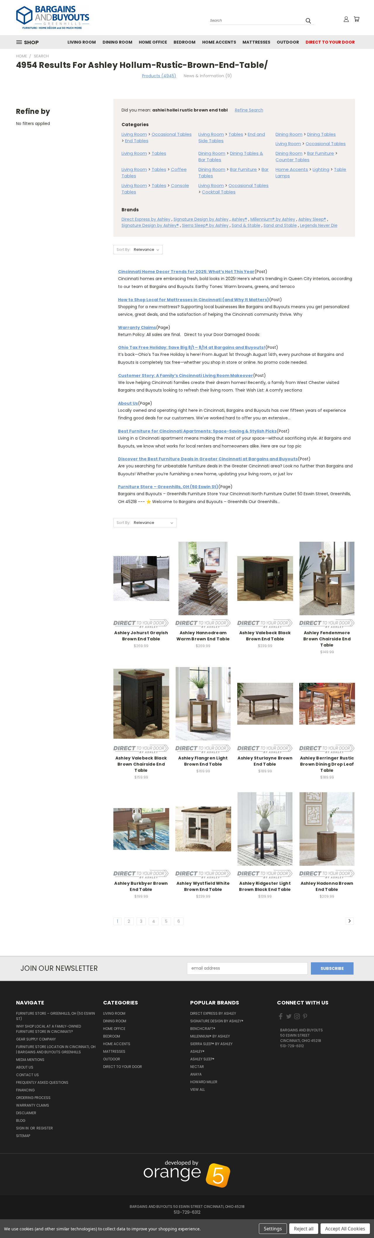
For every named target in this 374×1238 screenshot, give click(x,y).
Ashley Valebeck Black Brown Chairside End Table (141, 764)
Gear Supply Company (36, 1039)
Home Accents (219, 42)
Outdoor (288, 42)
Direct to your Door (330, 42)
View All (197, 1089)
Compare (139, 583)
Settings (273, 1228)
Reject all (304, 1228)
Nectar (197, 1066)
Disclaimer (26, 1112)
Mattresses (256, 42)
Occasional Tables (172, 134)
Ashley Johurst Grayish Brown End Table (141, 636)
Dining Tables (321, 134)
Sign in (23, 1128)
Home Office (153, 42)
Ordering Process (33, 1097)
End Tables (136, 141)
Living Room (81, 42)
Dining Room (117, 42)
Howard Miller (203, 1081)
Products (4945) (159, 76)
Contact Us (27, 1074)
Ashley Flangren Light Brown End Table (203, 761)
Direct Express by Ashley (146, 219)
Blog (20, 1120)
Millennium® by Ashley (272, 219)
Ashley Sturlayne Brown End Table (265, 761)
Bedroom (184, 42)
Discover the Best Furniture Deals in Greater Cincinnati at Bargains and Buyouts (208, 459)
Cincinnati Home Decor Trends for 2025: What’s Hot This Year (186, 272)
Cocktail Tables (219, 192)
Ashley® (239, 219)
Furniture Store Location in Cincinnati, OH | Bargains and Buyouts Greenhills (56, 1049)
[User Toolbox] (346, 19)
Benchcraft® (202, 1028)
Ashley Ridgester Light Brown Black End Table (265, 886)
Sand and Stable (280, 225)
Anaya (196, 1074)
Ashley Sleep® (312, 219)
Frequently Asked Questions (42, 1082)
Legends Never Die (318, 225)
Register (45, 1128)
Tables (235, 134)
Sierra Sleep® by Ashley (205, 225)
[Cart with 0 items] (356, 19)
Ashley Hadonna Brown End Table (327, 886)
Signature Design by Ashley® (150, 225)
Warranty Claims (137, 327)
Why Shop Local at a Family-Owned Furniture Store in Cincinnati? (48, 1029)
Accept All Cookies (345, 1228)
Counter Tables (292, 160)
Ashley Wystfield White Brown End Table (203, 886)
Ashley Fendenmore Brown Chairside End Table (327, 639)
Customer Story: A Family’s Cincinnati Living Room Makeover (185, 375)
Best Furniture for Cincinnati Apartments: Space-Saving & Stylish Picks (197, 431)
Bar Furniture (320, 153)
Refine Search (249, 110)
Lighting (321, 169)
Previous (357, 1163)
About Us (128, 403)
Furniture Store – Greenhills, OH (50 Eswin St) (168, 487)
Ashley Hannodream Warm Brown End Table (203, 636)
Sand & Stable (246, 225)
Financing (25, 1090)
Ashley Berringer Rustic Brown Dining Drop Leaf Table (327, 764)
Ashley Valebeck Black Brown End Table (265, 636)
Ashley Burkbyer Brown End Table (141, 886)
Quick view (141, 571)
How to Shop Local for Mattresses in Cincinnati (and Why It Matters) (193, 300)
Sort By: (123, 249)
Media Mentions (30, 1059)
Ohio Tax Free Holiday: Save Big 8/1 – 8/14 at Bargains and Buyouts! (191, 347)
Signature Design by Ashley (201, 219)
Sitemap (23, 1135)
